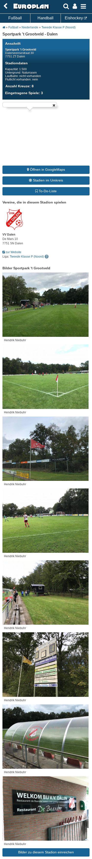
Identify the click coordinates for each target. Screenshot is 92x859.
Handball (45, 18)
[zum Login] (5, 6)
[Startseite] (30, 9)
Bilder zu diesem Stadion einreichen (46, 852)
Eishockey (74, 18)
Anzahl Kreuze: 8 (19, 86)
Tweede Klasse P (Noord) (58, 27)
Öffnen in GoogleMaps (47, 169)
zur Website (13, 252)
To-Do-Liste (47, 191)
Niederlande (30, 27)
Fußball (15, 18)
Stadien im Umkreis (47, 180)
